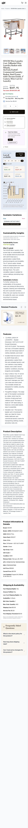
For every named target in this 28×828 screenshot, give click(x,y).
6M (15, 160)
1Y (18, 160)
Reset (23, 218)
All (22, 160)
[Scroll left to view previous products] (21, 307)
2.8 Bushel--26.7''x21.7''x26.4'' (12, 221)
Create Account (12, 142)
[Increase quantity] (16, 106)
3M (12, 160)
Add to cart (15, 112)
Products (7, 8)
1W (5, 160)
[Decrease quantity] (5, 106)
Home (2, 8)
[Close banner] (23, 132)
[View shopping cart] (22, 3)
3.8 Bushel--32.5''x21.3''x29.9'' (12, 224)
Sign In (10, 139)
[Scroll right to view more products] (25, 307)
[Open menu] (26, 3)
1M (8, 160)
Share (6, 147)
